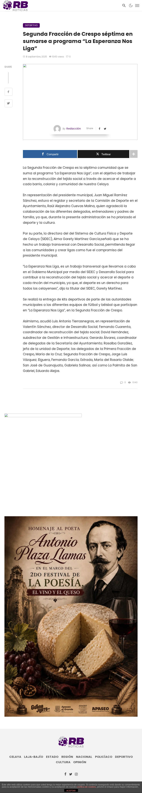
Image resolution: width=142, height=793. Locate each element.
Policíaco (103, 757)
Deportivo (31, 25)
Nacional (84, 757)
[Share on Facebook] (8, 92)
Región (67, 757)
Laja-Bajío (33, 757)
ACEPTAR (71, 790)
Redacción (73, 128)
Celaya (15, 757)
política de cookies (86, 787)
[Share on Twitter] (8, 103)
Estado (52, 757)
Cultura (63, 762)
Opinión (79, 762)
